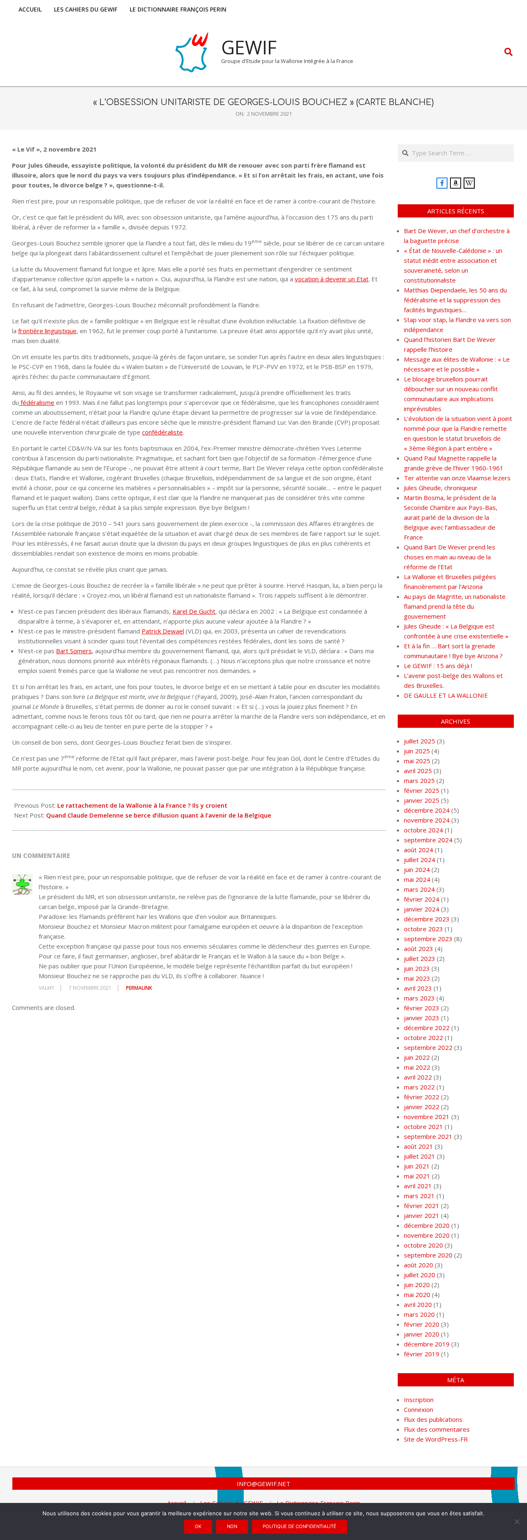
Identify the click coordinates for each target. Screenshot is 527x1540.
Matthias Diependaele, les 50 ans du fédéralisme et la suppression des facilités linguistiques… (455, 300)
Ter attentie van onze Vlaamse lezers (457, 478)
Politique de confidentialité (299, 1526)
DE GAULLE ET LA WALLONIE (446, 695)
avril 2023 (418, 988)
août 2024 (418, 850)
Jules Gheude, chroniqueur (441, 488)
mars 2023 (419, 998)
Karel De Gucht (194, 611)
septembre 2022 (428, 1047)
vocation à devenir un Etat (331, 279)
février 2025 (421, 790)
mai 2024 (417, 879)
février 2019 (421, 1354)
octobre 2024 (423, 830)
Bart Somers (74, 651)
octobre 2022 (423, 1037)
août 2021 (418, 1146)
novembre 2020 (427, 1235)
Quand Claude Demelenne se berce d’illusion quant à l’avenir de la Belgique (158, 815)
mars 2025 (419, 780)
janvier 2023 (421, 1018)
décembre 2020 (427, 1225)
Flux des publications (433, 1419)
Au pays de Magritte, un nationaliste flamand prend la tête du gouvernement (455, 606)
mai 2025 (417, 761)
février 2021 (421, 1205)
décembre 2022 (427, 1028)
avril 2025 (418, 770)
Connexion (418, 1409)
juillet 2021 (419, 1156)
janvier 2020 (421, 1334)
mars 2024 (419, 889)
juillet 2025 (419, 741)
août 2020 (418, 1265)
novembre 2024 (427, 820)
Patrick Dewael (163, 631)
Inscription (419, 1399)
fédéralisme (36, 402)
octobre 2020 (423, 1245)
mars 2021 (419, 1196)
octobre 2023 (423, 929)
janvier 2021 (421, 1215)
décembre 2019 (427, 1344)
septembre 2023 (428, 939)
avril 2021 (418, 1186)
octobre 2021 (423, 1126)
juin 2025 (417, 751)
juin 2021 (417, 1166)
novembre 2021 (427, 1116)
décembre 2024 (427, 810)
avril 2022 (418, 1077)
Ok (198, 1526)
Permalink (139, 987)
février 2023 (421, 1008)
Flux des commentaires (437, 1429)
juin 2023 (417, 968)
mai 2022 (417, 1067)
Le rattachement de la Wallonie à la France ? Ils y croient (142, 805)
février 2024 (421, 899)
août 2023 (418, 948)
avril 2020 (418, 1304)
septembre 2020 (428, 1255)
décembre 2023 (427, 919)
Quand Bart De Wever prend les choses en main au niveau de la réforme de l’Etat (449, 557)
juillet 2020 (419, 1275)
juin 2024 (417, 869)
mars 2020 (419, 1314)
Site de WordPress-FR (436, 1439)
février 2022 (421, 1097)
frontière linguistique (47, 331)
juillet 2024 (419, 859)
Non (232, 1526)
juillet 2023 (419, 958)
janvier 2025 (421, 800)
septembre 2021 (428, 1136)
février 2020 (421, 1324)
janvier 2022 (421, 1107)
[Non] (517, 1521)
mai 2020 (417, 1294)
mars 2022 (419, 1087)
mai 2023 (417, 978)
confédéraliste (162, 432)
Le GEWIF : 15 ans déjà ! (438, 665)
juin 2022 (417, 1057)
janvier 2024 (421, 909)
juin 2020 (417, 1285)
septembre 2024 (428, 840)
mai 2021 (417, 1176)
